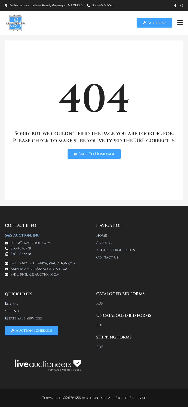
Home (101, 235)
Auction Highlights (115, 250)
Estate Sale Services (23, 318)
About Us (104, 242)
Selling (12, 311)
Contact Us (107, 257)
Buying (11, 303)
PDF (99, 303)
